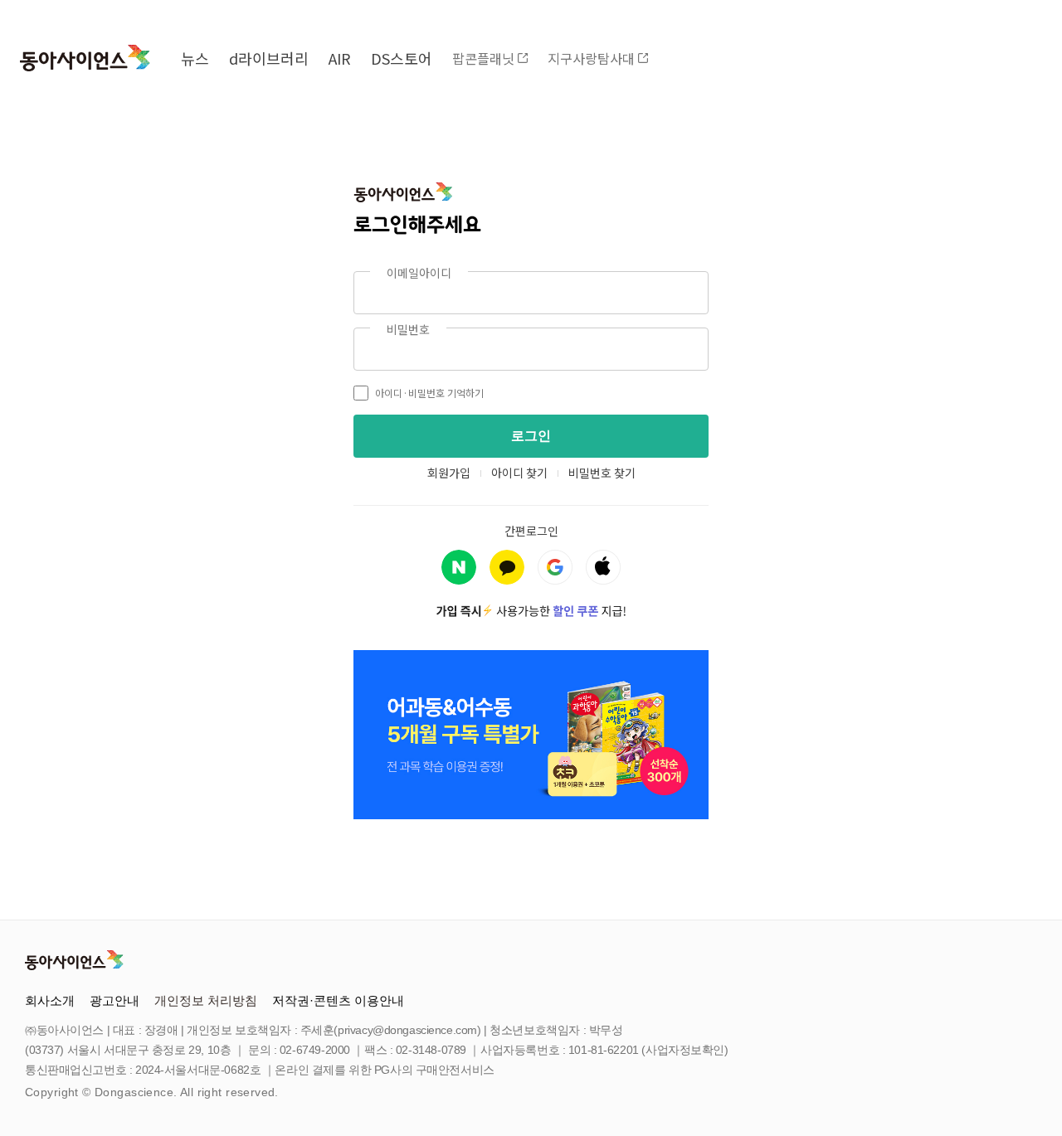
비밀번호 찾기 (602, 472)
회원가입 (448, 472)
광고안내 (114, 1000)
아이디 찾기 (519, 472)
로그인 (531, 436)
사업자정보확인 (684, 1049)
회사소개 (50, 1000)
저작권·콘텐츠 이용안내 (338, 1000)
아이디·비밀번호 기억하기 (429, 393)
